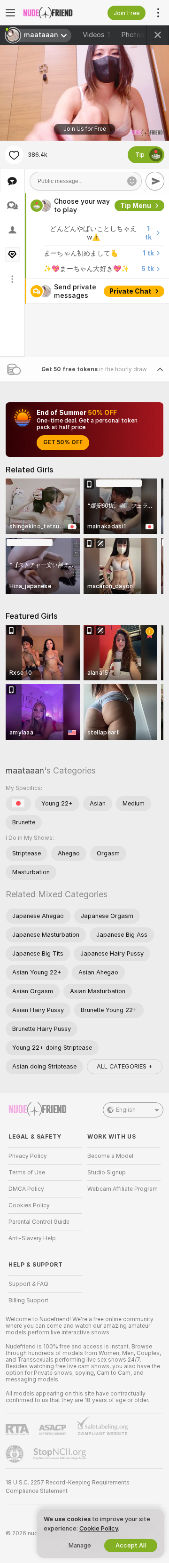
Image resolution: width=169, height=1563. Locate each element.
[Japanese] (18, 803)
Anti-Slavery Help (32, 1238)
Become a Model (110, 1156)
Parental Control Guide (38, 1222)
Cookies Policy (29, 1205)
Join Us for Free (84, 129)
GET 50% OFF (63, 442)
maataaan (25, 770)
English (126, 1110)
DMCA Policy (26, 1189)
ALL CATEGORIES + (125, 1066)
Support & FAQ (28, 1284)
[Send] (155, 181)
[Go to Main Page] (52, 13)
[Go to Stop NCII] (60, 1453)
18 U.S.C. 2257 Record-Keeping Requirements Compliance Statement (68, 1486)
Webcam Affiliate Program (122, 1189)
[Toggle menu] (10, 12)
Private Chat (130, 291)
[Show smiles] (132, 181)
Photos (138, 35)
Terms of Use (26, 1172)
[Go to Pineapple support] (15, 1454)
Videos (96, 35)
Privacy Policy (27, 1156)
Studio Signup (106, 1172)
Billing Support (28, 1300)
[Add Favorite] (14, 154)
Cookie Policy (98, 1528)
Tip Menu (135, 205)
